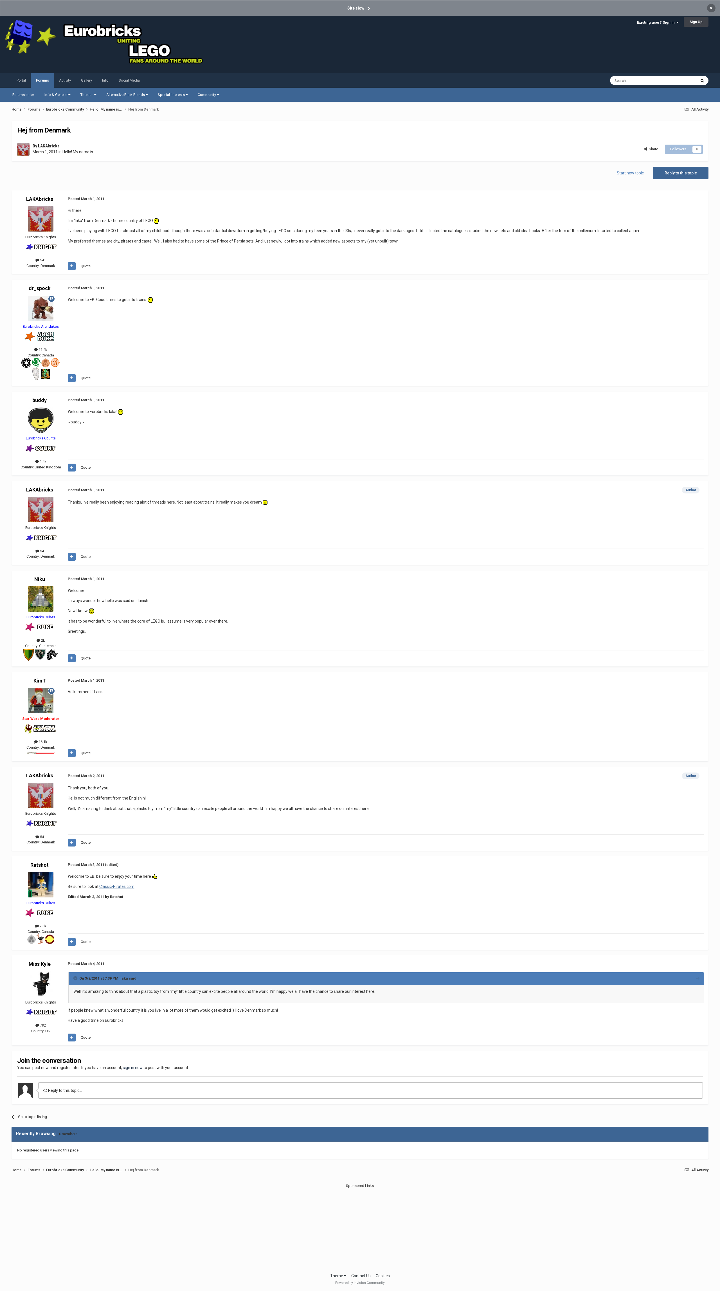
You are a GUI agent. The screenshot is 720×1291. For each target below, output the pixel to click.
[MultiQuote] (72, 266)
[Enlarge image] (156, 220)
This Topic (680, 80)
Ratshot (39, 865)
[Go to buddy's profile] (40, 420)
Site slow (355, 8)
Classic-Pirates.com (116, 886)
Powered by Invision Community (360, 1283)
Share (652, 149)
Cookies (383, 1276)
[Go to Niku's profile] (40, 599)
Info (105, 80)
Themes (87, 95)
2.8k (42, 926)
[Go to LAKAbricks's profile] (23, 149)
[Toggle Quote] (75, 978)
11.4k (42, 349)
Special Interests (172, 95)
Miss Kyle (40, 964)
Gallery (86, 80)
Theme (337, 1276)
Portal (21, 80)
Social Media (129, 80)
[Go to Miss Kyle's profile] (40, 984)
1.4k (42, 461)
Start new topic (630, 173)
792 (42, 1025)
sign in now (133, 1067)
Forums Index (23, 95)
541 (42, 260)
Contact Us (361, 1276)
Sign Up (696, 22)
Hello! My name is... (79, 152)
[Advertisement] (360, 1228)
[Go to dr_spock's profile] (40, 308)
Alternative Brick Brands (126, 95)
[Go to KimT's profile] (40, 700)
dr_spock (40, 288)
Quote (86, 266)
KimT (39, 681)
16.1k (42, 742)
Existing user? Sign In (656, 22)
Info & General (56, 95)
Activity (65, 80)
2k (42, 640)
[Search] (702, 80)
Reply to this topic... (64, 1090)
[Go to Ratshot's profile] (40, 884)
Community (207, 95)
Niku (39, 579)
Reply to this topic (681, 173)
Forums (42, 80)
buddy (39, 400)
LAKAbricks (49, 146)
